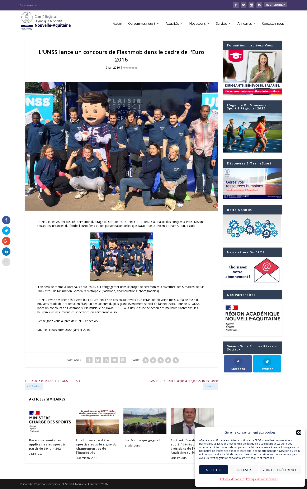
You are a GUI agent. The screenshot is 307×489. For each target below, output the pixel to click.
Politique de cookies (232, 479)
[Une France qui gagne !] (144, 421)
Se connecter (29, 5)
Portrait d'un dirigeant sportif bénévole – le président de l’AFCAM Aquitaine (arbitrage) (189, 446)
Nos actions (197, 24)
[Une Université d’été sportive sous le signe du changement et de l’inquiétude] (97, 421)
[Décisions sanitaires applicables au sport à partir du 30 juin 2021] (50, 421)
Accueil (117, 24)
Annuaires (244, 24)
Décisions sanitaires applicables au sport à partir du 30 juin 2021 (47, 444)
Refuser (244, 470)
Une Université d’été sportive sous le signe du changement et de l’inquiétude (96, 446)
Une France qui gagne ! (141, 440)
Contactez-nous (273, 24)
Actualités (172, 24)
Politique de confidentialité (262, 479)
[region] (252, 318)
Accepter (213, 470)
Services (221, 24)
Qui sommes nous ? (141, 24)
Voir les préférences (280, 470)
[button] (299, 432)
